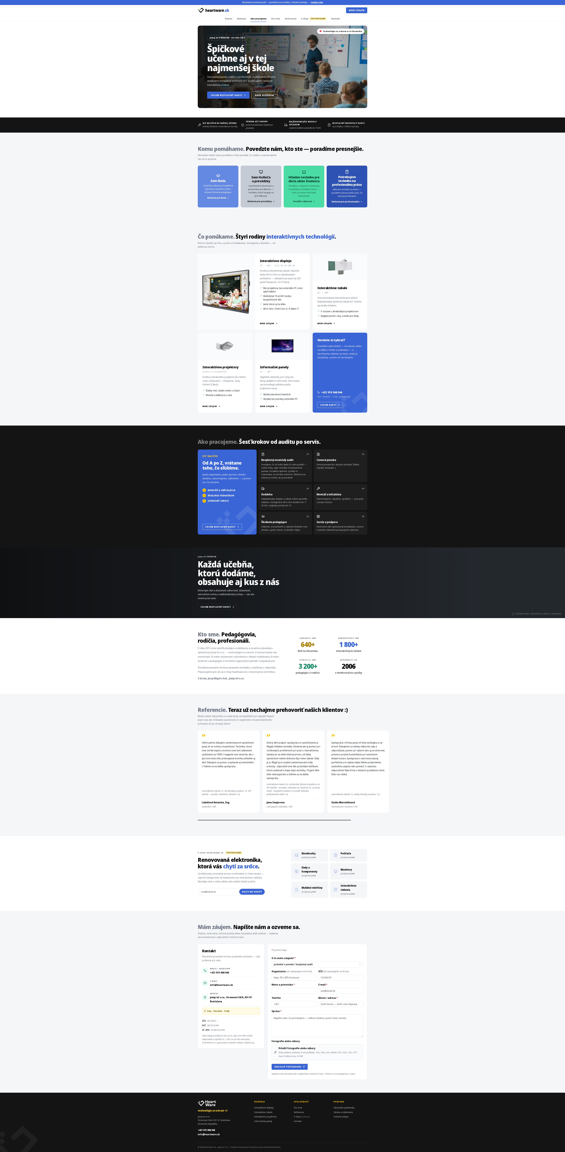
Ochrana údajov (341, 1116)
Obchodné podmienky (344, 1107)
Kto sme (275, 18)
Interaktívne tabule (263, 1112)
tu (253, 1042)
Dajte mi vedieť (252, 891)
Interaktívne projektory (265, 1116)
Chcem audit (328, 404)
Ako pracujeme (259, 18)
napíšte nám (317, 2)
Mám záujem (356, 10)
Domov (228, 18)
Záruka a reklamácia (343, 1112)
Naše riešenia (264, 95)
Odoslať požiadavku (287, 1066)
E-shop (313, 18)
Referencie (290, 18)
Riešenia (241, 18)
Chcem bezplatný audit (226, 95)
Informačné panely (263, 1121)
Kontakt (335, 18)
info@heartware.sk (221, 985)
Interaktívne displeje (264, 1107)
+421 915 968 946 (331, 392)
